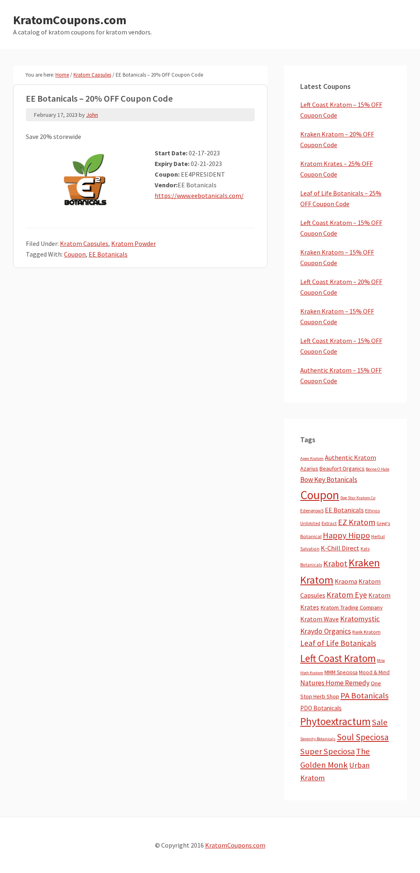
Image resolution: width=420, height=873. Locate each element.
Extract (329, 523)
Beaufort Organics (342, 468)
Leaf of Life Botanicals (338, 643)
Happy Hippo (346, 535)
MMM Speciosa (341, 672)
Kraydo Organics (325, 631)
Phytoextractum (335, 721)
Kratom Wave (319, 619)
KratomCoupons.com (69, 19)
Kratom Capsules (84, 243)
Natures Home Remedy (335, 682)
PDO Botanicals (321, 708)
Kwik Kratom (366, 632)
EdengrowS (312, 510)
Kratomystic (360, 618)
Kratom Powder (133, 243)
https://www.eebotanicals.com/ (199, 195)
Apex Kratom (312, 458)
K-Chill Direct (340, 548)
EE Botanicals (108, 254)
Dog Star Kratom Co (357, 497)
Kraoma (346, 581)
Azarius (309, 468)
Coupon (75, 254)
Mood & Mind (374, 672)
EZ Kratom (356, 522)
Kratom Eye (346, 595)
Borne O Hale (377, 469)
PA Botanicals (364, 695)
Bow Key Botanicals (328, 479)
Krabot (335, 563)
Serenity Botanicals (318, 738)
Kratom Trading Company (351, 607)
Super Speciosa (327, 751)
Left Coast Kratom (338, 658)
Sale (380, 722)
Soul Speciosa (363, 737)
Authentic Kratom (350, 457)
